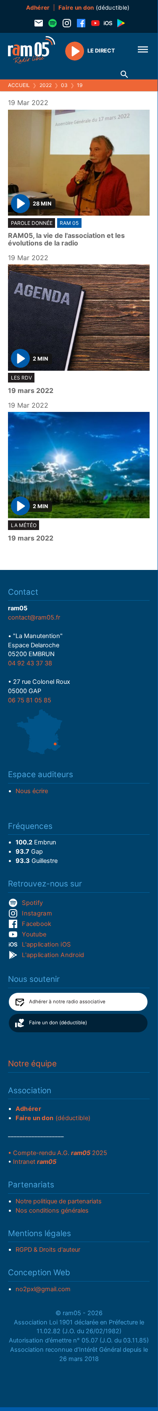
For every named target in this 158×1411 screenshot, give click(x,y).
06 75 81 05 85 (29, 700)
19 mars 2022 (30, 391)
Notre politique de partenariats (59, 1201)
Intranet (34, 1162)
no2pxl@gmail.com (43, 1289)
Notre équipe (32, 1063)
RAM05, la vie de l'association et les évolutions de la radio (66, 239)
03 (64, 85)
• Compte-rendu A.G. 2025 (57, 1153)
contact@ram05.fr (34, 617)
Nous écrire (32, 791)
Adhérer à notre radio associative (67, 1002)
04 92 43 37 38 (30, 663)
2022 (46, 85)
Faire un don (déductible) (58, 1023)
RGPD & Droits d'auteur (48, 1249)
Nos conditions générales (52, 1210)
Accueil (19, 85)
